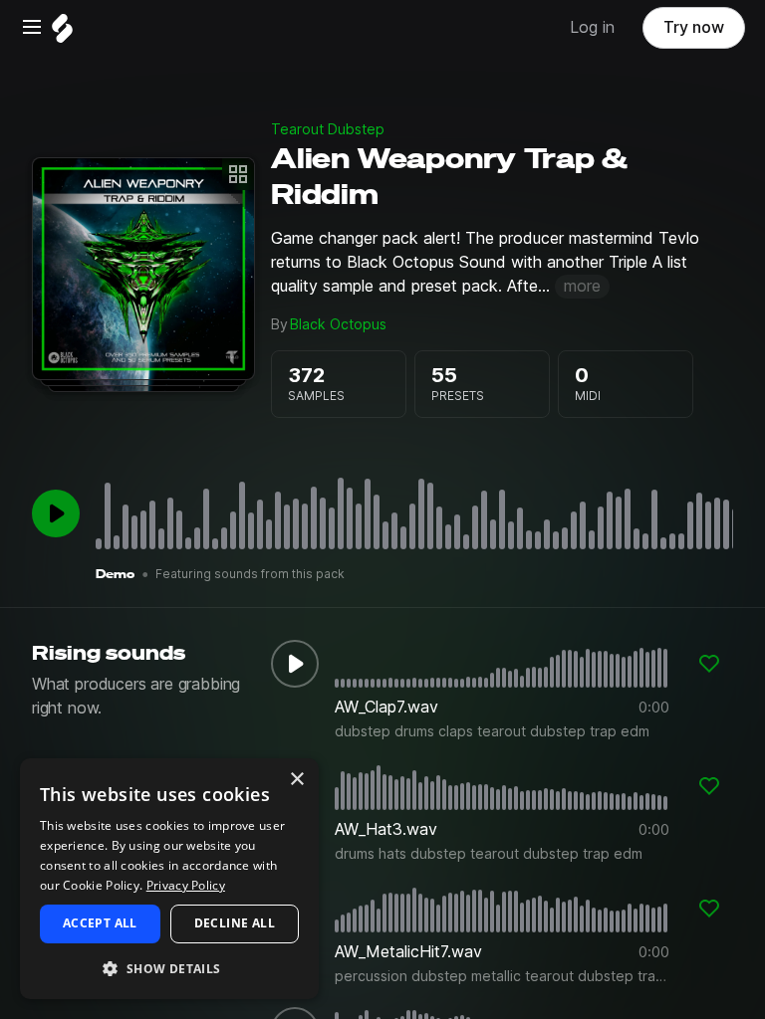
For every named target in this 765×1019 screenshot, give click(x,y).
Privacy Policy (185, 885)
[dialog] (169, 878)
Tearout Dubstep (327, 129)
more (582, 286)
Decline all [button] (234, 923)
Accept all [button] (100, 923)
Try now (693, 27)
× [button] (296, 779)
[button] (169, 967)
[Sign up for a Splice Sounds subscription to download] (709, 664)
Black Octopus (338, 324)
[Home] (62, 33)
